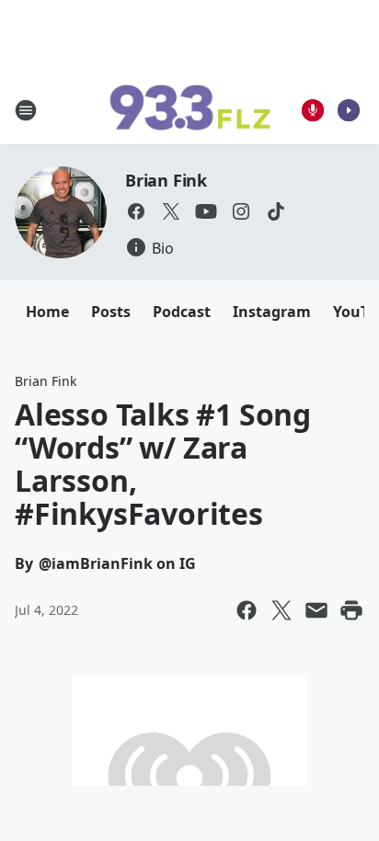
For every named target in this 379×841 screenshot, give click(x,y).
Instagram (272, 311)
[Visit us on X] (171, 211)
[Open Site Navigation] (26, 110)
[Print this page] (351, 610)
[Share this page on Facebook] (246, 610)
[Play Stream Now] (349, 110)
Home (47, 311)
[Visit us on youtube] (206, 211)
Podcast (182, 311)
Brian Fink (166, 180)
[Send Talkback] (313, 110)
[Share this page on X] (281, 610)
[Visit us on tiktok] (276, 211)
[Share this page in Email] (316, 610)
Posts (111, 311)
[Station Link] (189, 110)
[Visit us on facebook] (136, 211)
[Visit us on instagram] (241, 211)
